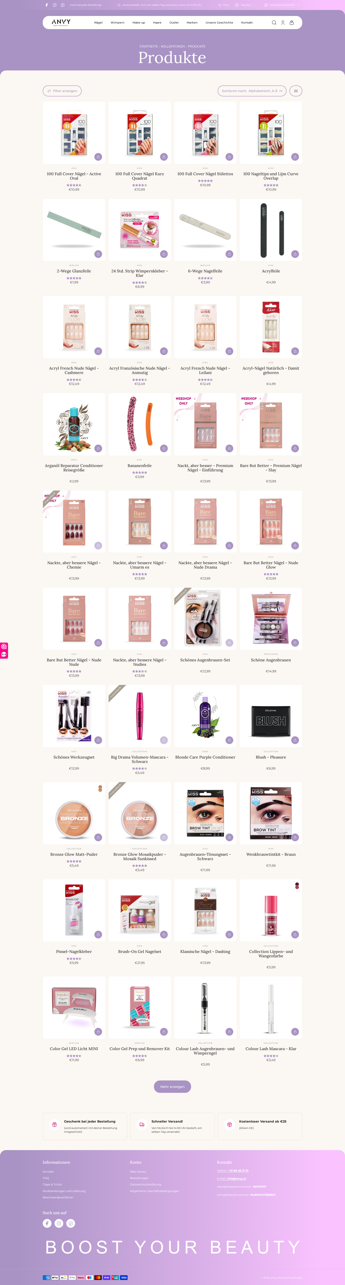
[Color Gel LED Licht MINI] (74, 1007)
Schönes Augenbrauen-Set (205, 659)
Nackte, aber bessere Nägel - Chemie (74, 565)
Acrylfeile (271, 270)
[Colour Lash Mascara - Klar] (271, 1007)
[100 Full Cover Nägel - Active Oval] (74, 133)
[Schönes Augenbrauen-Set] (205, 619)
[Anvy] (61, 22)
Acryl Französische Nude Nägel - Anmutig (139, 370)
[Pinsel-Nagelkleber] (74, 910)
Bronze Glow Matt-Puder (74, 854)
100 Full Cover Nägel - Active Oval (74, 176)
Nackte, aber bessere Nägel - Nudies (140, 662)
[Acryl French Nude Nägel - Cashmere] (74, 327)
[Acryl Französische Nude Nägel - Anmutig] (140, 327)
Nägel (98, 22)
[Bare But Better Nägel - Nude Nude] (74, 619)
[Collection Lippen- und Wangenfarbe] (271, 910)
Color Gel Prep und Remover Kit (140, 1048)
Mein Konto (138, 1171)
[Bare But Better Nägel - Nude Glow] (271, 522)
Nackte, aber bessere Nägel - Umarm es (140, 565)
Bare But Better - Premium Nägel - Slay (271, 467)
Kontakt (247, 22)
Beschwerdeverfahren (58, 1197)
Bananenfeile (140, 465)
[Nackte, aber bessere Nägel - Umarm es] (140, 522)
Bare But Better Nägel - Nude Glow (271, 565)
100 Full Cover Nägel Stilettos (205, 173)
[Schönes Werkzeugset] (74, 716)
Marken (192, 22)
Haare (157, 22)
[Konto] (283, 22)
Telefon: (232, 1170)
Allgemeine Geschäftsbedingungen (154, 1191)
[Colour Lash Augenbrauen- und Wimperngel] (205, 1007)
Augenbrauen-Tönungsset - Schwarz (205, 856)
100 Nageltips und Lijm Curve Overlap (270, 176)
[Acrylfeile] (271, 230)
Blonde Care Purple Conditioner (205, 757)
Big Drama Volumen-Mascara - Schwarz (140, 759)
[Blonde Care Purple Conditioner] (205, 716)
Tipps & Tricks (52, 1184)
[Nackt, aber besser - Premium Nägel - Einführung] (205, 424)
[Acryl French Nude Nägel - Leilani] (205, 327)
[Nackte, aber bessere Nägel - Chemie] (74, 522)
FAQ (46, 1178)
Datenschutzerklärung (145, 1184)
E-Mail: (231, 1178)
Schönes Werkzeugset (74, 757)
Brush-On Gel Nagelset (139, 951)
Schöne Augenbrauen (271, 659)
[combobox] (245, 5)
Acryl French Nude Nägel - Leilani (205, 370)
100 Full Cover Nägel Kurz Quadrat (139, 176)
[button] (274, 22)
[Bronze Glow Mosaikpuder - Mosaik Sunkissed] (140, 813)
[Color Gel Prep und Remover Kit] (140, 1007)
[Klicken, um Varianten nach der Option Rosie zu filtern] (297, 884)
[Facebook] (47, 5)
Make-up (139, 22)
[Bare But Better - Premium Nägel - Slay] (271, 424)
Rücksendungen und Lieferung (64, 1191)
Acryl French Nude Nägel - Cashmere (74, 370)
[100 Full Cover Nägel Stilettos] (205, 133)
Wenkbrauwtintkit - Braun (271, 854)
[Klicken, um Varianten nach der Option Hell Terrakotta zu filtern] (100, 790)
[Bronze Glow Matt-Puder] (74, 813)
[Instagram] (55, 5)
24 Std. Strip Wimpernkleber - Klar (139, 273)
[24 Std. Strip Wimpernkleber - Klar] (140, 230)
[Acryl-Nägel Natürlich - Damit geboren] (271, 327)
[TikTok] (63, 5)
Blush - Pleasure (271, 757)
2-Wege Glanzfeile (74, 270)
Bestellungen (139, 1178)
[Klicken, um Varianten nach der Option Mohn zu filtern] (297, 887)
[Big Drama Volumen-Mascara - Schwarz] (140, 716)
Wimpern (118, 22)
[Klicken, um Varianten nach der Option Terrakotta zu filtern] (100, 787)
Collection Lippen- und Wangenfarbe (271, 953)
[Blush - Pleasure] (271, 716)
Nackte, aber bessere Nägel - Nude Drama (205, 565)
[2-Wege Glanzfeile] (74, 230)
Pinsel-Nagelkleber (74, 951)
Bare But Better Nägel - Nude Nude (74, 662)
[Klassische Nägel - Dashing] (205, 910)
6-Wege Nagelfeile (205, 270)
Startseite (149, 46)
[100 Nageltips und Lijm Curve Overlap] (271, 133)
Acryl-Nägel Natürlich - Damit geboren (271, 370)
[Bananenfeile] (140, 424)
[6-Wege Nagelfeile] (205, 230)
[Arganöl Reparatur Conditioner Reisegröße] (74, 424)
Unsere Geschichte (219, 22)
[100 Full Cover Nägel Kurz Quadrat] (140, 133)
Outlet (174, 22)
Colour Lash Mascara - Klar (271, 1048)
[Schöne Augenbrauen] (271, 619)
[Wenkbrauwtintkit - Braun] (271, 813)
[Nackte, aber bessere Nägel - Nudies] (140, 619)
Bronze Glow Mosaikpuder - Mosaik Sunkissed (139, 856)
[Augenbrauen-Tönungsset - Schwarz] (205, 813)
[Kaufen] (98, 157)
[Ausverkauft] (98, 546)
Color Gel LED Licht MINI (74, 1048)
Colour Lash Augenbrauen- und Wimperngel (205, 1051)
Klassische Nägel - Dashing (205, 951)
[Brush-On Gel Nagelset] (140, 910)
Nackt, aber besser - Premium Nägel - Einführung (205, 467)
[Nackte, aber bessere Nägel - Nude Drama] (205, 522)
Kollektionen (173, 46)
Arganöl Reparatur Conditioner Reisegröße (74, 467)
